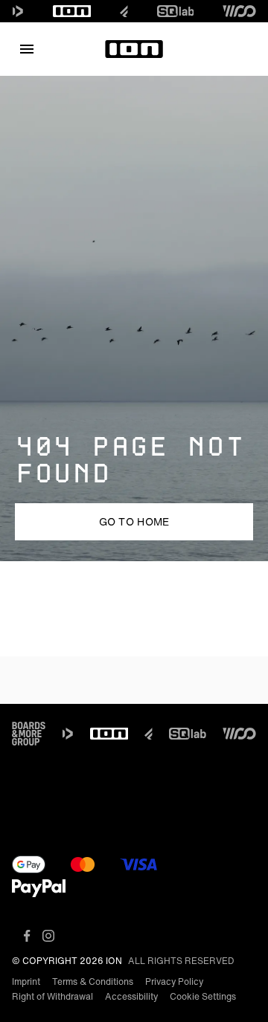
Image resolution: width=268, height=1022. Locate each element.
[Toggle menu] (27, 49)
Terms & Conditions (92, 981)
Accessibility (131, 996)
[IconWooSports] (239, 11)
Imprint (26, 981)
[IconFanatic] (124, 11)
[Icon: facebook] (27, 936)
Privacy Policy (174, 981)
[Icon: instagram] (48, 936)
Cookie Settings (203, 996)
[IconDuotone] (18, 11)
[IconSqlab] (175, 11)
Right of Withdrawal (52, 996)
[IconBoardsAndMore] (28, 734)
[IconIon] (72, 11)
